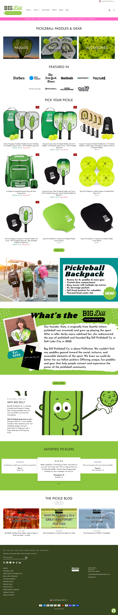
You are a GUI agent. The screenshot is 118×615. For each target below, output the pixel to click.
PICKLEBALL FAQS (8, 571)
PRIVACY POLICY (8, 587)
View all (59, 250)
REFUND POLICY (8, 584)
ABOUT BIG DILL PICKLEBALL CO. (12, 573)
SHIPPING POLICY (8, 581)
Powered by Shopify (59, 609)
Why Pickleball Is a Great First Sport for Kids (59, 533)
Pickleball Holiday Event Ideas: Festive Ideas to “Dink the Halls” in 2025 (21, 534)
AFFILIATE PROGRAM (9, 579)
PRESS (61, 10)
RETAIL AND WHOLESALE (10, 576)
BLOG (36, 10)
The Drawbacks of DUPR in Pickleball (96, 533)
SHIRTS (54, 10)
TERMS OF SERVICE (8, 595)
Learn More (59, 383)
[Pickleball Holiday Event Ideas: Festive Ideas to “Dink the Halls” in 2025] (21, 518)
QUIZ (67, 10)
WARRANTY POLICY (9, 592)
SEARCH (5, 568)
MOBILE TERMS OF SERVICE (11, 590)
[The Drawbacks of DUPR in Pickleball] (97, 518)
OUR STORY (46, 10)
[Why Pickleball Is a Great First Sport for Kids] (59, 518)
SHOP (28, 10)
